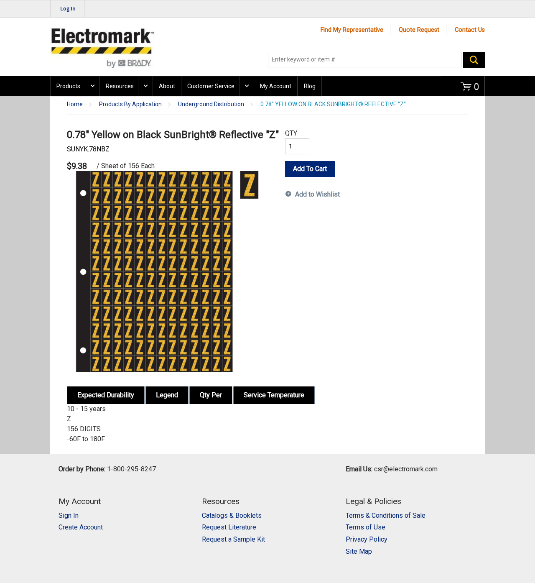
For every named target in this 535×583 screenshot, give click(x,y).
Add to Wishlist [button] (317, 194)
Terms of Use (365, 527)
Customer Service (210, 86)
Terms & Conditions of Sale (385, 515)
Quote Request (419, 29)
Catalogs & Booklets (232, 515)
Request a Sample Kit (233, 539)
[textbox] (364, 60)
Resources (120, 86)
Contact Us (470, 29)
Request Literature (229, 527)
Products (68, 86)
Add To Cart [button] (310, 169)
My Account (275, 86)
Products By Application (130, 104)
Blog (310, 86)
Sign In (69, 515)
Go (474, 60)
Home (75, 104)
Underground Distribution (211, 104)
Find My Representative (352, 29)
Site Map (359, 551)
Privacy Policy (366, 539)
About (167, 86)
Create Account (81, 527)
